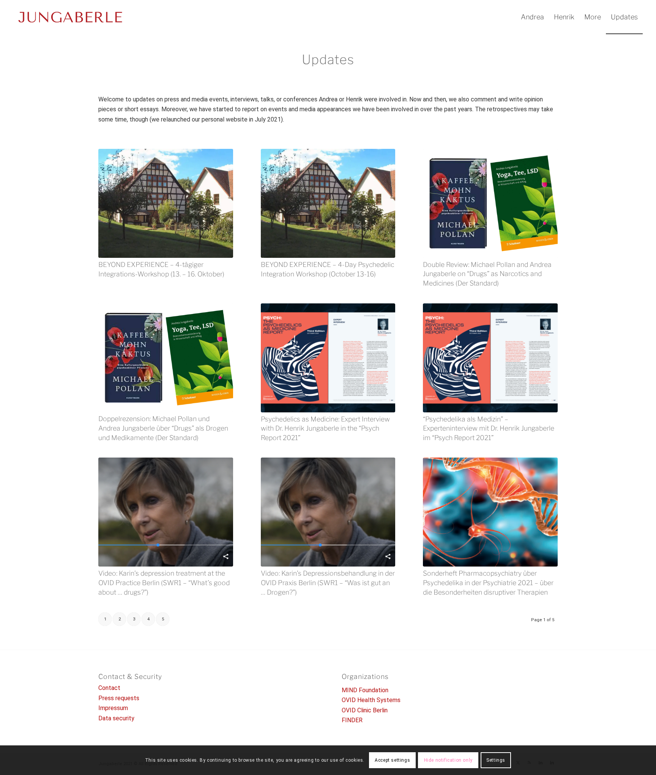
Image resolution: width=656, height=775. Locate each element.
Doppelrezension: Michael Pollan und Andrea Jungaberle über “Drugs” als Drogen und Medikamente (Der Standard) (163, 428)
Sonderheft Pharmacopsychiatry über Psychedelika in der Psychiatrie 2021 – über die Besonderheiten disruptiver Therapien (488, 582)
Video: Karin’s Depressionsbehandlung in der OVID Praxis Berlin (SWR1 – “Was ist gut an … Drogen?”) (328, 582)
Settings (495, 760)
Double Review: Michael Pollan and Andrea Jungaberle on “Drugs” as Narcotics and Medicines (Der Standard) (487, 273)
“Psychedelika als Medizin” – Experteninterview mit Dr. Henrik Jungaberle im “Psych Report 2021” (488, 428)
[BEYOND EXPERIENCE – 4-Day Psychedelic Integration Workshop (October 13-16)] (328, 203)
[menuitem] (532, 17)
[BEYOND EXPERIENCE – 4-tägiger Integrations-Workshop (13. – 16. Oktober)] (165, 203)
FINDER (352, 720)
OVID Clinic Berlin (365, 710)
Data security (116, 718)
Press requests (118, 698)
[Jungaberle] (70, 17)
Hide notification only (448, 760)
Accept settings (392, 760)
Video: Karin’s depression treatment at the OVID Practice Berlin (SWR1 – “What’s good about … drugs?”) (164, 582)
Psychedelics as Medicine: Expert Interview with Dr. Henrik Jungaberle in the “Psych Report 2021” (325, 428)
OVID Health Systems (371, 700)
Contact (109, 687)
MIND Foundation (365, 690)
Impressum (113, 708)
